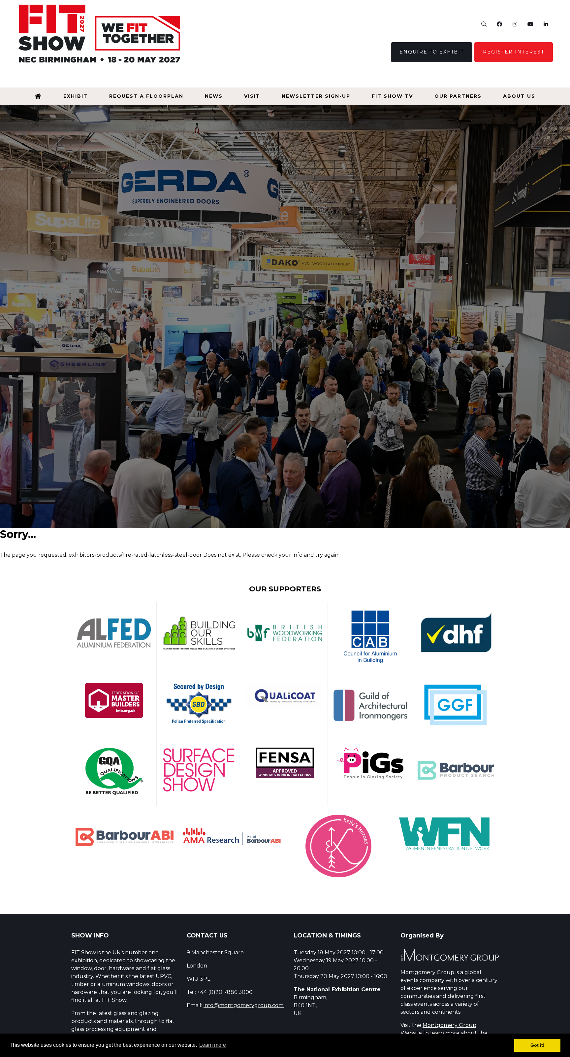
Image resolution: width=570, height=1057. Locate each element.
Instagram (515, 24)
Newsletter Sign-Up (316, 96)
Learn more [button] (212, 1045)
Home (38, 96)
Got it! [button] (537, 1045)
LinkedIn (546, 24)
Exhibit (75, 96)
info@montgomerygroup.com (244, 1005)
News (214, 96)
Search (484, 24)
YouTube (530, 24)
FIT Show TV (392, 96)
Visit (252, 96)
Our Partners (458, 96)
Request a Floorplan (146, 96)
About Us (519, 96)
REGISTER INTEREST (513, 52)
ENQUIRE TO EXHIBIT (431, 52)
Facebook (499, 24)
